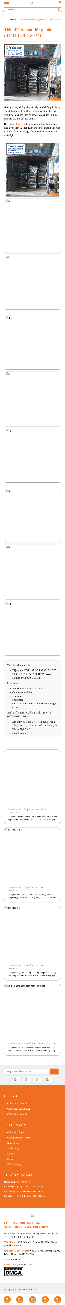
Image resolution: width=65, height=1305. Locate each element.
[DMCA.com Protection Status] (13, 1275)
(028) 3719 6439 (24, 1191)
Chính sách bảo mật (17, 1114)
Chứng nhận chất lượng (18, 1137)
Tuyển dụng (13, 1148)
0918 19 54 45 (43, 674)
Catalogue (12, 1159)
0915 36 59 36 (39, 670)
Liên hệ (11, 1153)
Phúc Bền (20, 124)
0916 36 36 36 (34, 677)
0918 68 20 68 (39, 1196)
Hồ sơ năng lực (14, 1164)
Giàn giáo (9, 107)
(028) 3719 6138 (23, 1196)
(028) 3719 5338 (25, 1237)
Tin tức (13, 20)
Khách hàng (13, 1143)
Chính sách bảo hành (17, 1103)
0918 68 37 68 (27, 674)
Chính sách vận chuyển (18, 1109)
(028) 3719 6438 (24, 1187)
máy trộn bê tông (42, 107)
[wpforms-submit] (54, 1071)
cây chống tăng (22, 107)
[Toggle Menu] (6, 3)
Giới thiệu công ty (16, 1132)
